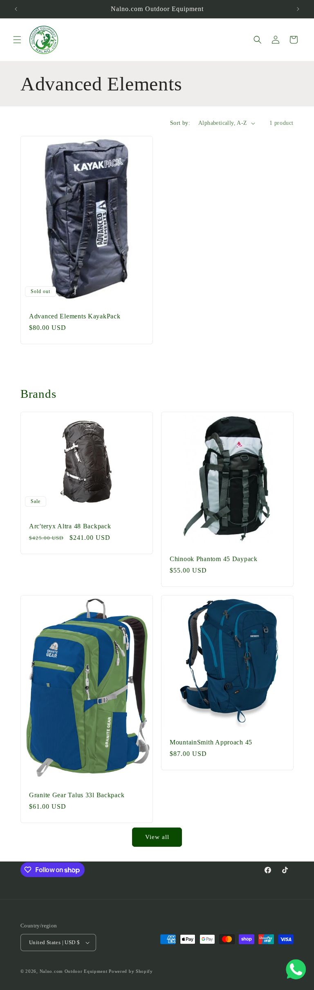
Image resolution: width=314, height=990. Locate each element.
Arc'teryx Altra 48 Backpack (70, 525)
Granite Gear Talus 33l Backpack (76, 795)
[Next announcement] (298, 9)
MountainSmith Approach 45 (211, 742)
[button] (17, 40)
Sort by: (180, 123)
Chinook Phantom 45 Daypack (214, 558)
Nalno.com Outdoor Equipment (74, 971)
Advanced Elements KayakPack (74, 316)
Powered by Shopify (131, 971)
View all (157, 837)
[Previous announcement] (16, 9)
